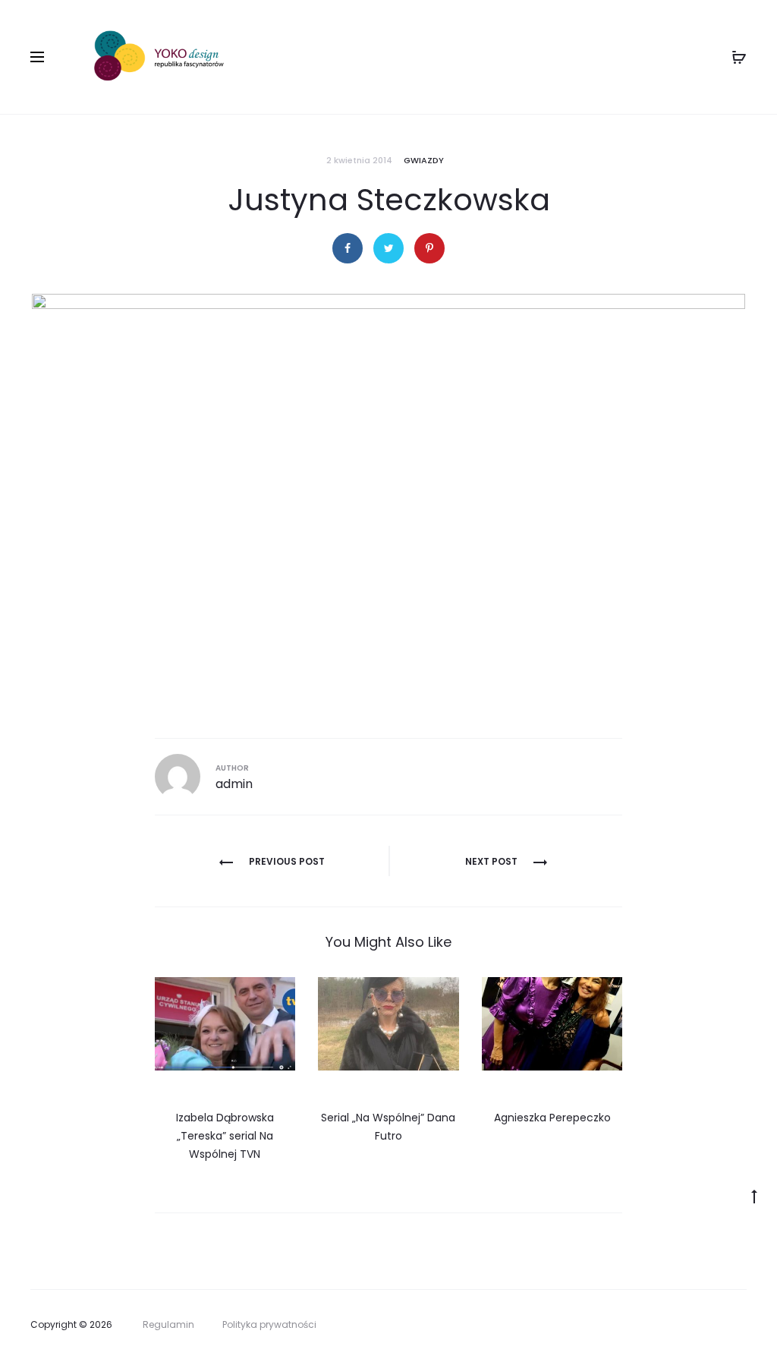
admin (234, 784)
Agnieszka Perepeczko (552, 1117)
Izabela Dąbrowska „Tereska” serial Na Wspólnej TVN (225, 1136)
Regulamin (168, 1324)
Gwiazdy (424, 160)
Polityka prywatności (269, 1324)
